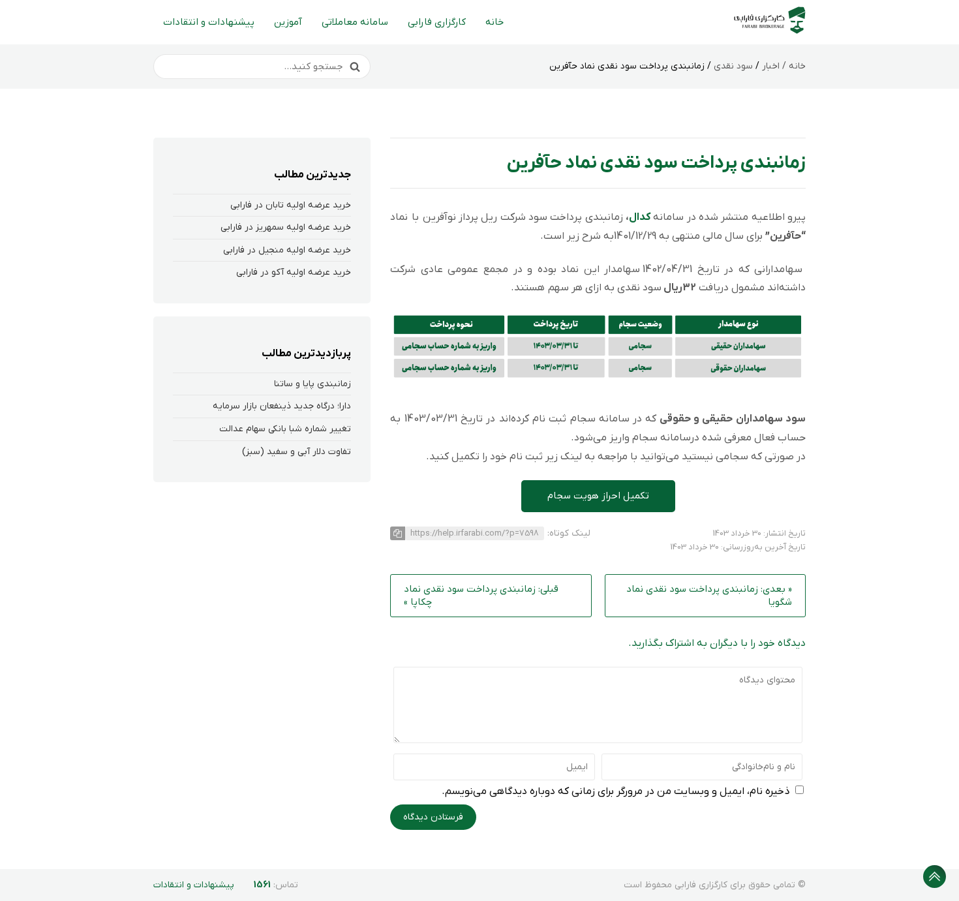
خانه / (793, 66)
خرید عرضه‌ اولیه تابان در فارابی (290, 205)
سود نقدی (733, 66)
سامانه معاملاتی (355, 22)
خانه (494, 22)
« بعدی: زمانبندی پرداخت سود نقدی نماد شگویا (709, 596)
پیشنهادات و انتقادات (208, 22)
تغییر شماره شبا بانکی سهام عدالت (285, 429)
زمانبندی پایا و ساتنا (312, 384)
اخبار (771, 66)
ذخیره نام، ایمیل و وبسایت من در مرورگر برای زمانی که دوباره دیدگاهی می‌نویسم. (616, 791)
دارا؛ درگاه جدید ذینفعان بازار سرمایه (282, 406)
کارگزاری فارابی (437, 22)
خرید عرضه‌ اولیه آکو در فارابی (293, 272)
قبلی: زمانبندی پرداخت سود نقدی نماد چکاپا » (481, 596)
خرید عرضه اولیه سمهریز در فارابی (286, 227)
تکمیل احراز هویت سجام (598, 495)
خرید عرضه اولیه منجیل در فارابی (287, 250)
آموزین (288, 22)
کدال (639, 217)
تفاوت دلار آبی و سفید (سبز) (296, 452)
